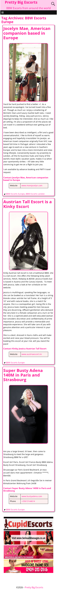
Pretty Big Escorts (34, 587)
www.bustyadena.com (32, 496)
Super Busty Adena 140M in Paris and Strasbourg (23, 375)
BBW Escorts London (35, 194)
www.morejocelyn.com (31, 185)
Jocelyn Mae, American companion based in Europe (26, 33)
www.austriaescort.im (32, 354)
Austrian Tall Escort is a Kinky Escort (27, 204)
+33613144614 (28, 501)
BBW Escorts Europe (15, 194)
